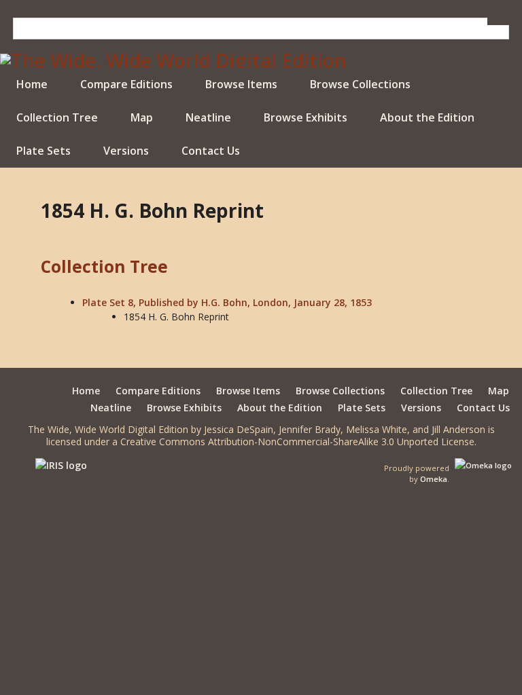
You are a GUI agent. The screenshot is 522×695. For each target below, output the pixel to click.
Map (141, 117)
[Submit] (498, 21)
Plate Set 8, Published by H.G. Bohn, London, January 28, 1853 (227, 302)
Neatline (208, 117)
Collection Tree (57, 117)
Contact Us (210, 150)
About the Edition (427, 117)
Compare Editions (126, 84)
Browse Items (241, 84)
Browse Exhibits (305, 117)
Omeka (433, 479)
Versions (126, 150)
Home (32, 84)
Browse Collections (360, 84)
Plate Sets (43, 150)
